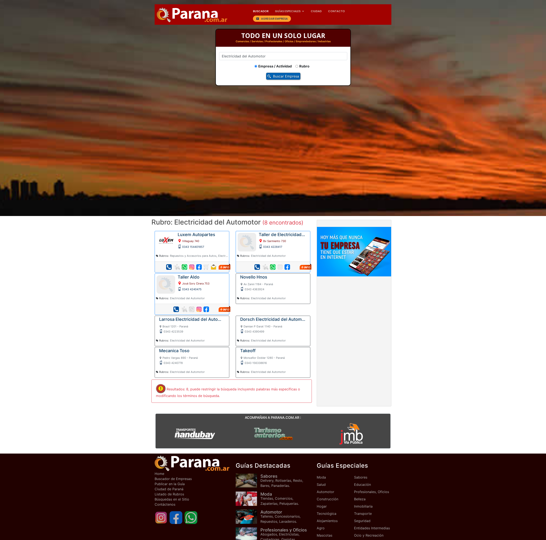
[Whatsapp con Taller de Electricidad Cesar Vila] (272, 267)
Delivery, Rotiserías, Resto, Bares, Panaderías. (281, 481)
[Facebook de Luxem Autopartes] (199, 267)
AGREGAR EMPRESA (274, 19)
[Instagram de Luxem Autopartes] (191, 267)
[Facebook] (176, 517)
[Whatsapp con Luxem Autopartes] (184, 267)
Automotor (325, 492)
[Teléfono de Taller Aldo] (176, 309)
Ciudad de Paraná (169, 489)
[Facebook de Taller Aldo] (206, 309)
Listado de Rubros (169, 494)
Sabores (360, 477)
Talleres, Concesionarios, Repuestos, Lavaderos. (280, 516)
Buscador (261, 11)
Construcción (327, 499)
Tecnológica (326, 513)
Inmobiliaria (363, 506)
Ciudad (316, 11)
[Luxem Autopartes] (166, 240)
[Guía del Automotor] (248, 516)
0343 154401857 (193, 246)
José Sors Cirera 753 (195, 283)
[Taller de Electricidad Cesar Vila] (247, 242)
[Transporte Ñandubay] (194, 434)
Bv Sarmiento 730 (274, 241)
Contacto (336, 11)
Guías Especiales (288, 11)
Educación (362, 484)
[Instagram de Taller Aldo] (199, 309)
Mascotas (324, 535)
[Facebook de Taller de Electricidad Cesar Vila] (287, 267)
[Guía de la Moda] (248, 499)
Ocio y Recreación (368, 535)
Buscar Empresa (286, 76)
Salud (321, 484)
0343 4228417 (272, 246)
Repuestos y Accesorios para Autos (193, 255)
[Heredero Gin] (273, 434)
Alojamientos (327, 521)
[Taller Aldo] (166, 284)
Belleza (360, 499)
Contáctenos (165, 504)
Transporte (363, 513)
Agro (321, 528)
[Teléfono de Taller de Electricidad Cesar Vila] (257, 267)
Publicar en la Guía (170, 484)
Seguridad (362, 521)
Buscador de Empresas (173, 479)
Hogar (322, 506)
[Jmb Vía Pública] (351, 434)
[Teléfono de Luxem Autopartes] (169, 267)
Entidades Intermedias (372, 528)
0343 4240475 (192, 289)
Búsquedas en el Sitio (172, 499)
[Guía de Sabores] (248, 481)
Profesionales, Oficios (371, 492)
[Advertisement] (354, 311)
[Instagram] (161, 517)
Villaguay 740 (190, 241)
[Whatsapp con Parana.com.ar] (190, 517)
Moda (321, 477)
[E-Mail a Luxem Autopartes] (213, 267)
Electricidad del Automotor (268, 255)
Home (159, 473)
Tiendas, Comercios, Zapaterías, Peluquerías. (279, 499)
